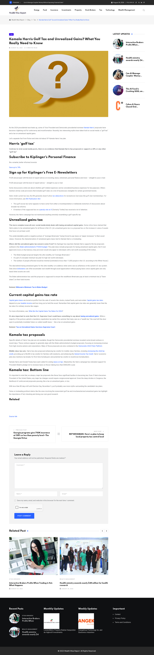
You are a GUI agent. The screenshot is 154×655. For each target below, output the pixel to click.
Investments (66, 10)
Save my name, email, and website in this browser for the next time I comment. (45, 500)
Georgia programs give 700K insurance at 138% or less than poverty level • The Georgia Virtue (31, 435)
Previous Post (21, 430)
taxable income (26, 303)
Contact (117, 614)
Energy (36, 10)
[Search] (144, 10)
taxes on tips (58, 362)
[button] (102, 531)
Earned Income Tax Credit (83, 354)
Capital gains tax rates (95, 300)
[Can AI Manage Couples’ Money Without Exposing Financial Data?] (118, 74)
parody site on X (46, 210)
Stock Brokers (90, 10)
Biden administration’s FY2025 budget (33, 247)
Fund (45, 10)
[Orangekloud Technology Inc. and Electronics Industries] (86, 621)
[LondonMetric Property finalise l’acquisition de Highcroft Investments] (51, 621)
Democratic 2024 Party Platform (90, 346)
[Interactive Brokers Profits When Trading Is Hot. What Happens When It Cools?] (118, 44)
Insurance (54, 10)
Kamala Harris (89, 128)
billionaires (21, 269)
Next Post (98, 431)
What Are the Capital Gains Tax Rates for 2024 (45, 311)
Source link (13, 416)
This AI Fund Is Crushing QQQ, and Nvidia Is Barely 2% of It (41, 2)
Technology (110, 10)
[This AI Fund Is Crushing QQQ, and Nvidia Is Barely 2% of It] (118, 90)
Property (78, 10)
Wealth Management (126, 10)
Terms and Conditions (123, 622)
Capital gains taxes (16, 300)
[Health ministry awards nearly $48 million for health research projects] (118, 59)
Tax (100, 10)
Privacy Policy (120, 618)
